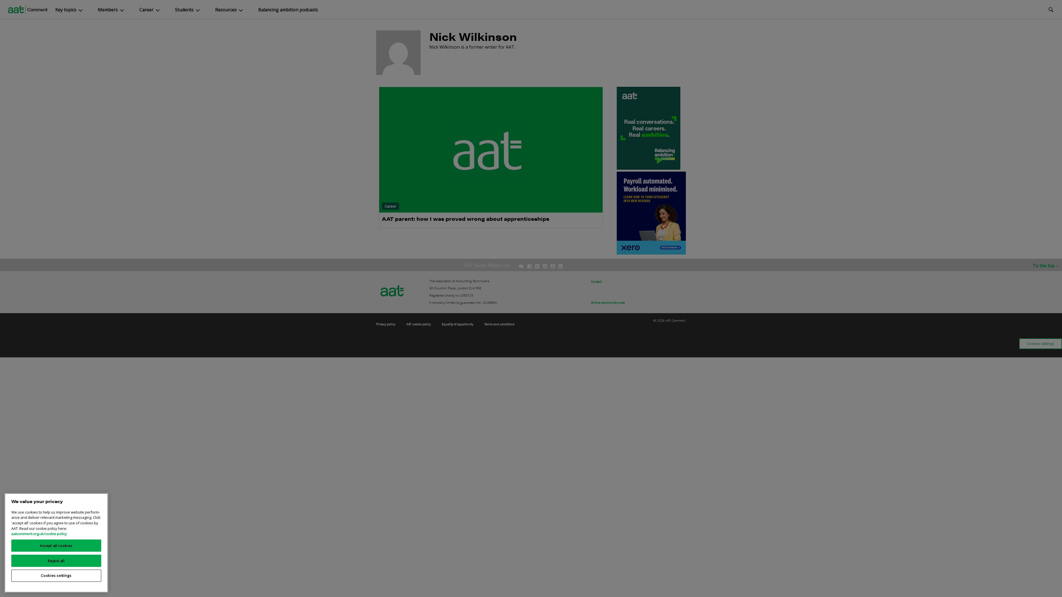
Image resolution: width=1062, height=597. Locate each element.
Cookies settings (56, 575)
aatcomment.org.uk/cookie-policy (39, 533)
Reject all (56, 560)
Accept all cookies (56, 545)
